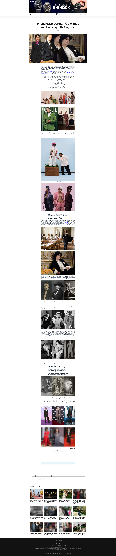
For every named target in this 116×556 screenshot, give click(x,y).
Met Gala (33, 475)
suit (41, 475)
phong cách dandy (82, 475)
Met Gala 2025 (61, 475)
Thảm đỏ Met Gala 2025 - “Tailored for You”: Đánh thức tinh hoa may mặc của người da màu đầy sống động (79, 502)
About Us (55, 540)
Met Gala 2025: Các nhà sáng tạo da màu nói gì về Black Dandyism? (36, 501)
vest (44, 475)
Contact (60, 540)
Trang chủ (46, 17)
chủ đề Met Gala (48, 475)
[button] (30, 14)
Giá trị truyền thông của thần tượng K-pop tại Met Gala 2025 (36, 534)
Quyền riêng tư (61, 553)
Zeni (58, 30)
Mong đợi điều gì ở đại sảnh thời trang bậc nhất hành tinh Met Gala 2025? (65, 518)
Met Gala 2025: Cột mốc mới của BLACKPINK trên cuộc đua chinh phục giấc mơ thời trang (50, 518)
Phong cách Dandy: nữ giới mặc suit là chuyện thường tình (63, 17)
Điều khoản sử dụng (68, 553)
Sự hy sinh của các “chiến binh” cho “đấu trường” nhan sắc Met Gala (79, 518)
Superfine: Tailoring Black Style (73, 475)
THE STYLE (51, 17)
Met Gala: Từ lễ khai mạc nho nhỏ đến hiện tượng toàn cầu (64, 534)
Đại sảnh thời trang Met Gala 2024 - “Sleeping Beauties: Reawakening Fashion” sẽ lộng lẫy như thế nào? (79, 534)
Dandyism (66, 475)
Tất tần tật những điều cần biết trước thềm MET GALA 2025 (64, 501)
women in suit (38, 475)
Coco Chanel (65, 222)
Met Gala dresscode (55, 475)
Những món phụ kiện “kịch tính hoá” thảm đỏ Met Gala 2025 (50, 534)
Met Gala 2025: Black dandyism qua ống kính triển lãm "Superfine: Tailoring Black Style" (50, 501)
